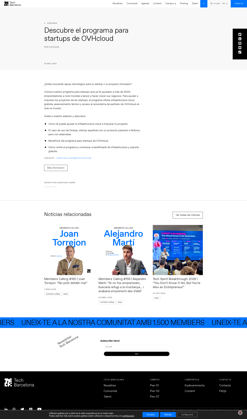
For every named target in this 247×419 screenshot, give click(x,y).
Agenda (145, 3)
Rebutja (168, 414)
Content (157, 3)
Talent (195, 3)
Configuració (187, 414)
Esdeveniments (195, 385)
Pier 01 (154, 385)
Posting (184, 3)
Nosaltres (117, 3)
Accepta (151, 414)
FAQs (222, 391)
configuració (128, 416)
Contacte (225, 385)
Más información (55, 167)
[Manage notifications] (240, 412)
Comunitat (132, 3)
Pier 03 (154, 391)
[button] (225, 4)
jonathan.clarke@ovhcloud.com (74, 158)
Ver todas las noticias (188, 215)
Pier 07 (154, 397)
